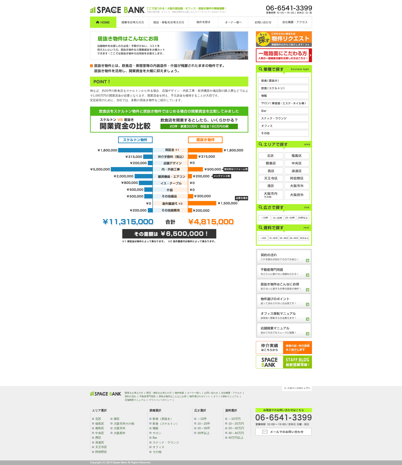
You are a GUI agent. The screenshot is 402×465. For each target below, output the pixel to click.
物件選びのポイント (199, 396)
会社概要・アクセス (231, 393)
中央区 (99, 433)
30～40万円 (236, 433)
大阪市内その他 (124, 423)
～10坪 (202, 418)
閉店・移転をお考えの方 (159, 393)
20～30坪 (203, 428)
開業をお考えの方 (134, 393)
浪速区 (99, 442)
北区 (98, 418)
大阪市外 (119, 428)
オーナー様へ (194, 393)
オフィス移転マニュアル (226, 396)
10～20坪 (203, 423)
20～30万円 (236, 428)
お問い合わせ (211, 393)
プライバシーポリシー (160, 400)
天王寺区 (101, 447)
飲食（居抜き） (163, 418)
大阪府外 (119, 433)
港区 (117, 418)
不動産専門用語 (147, 396)
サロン (157, 433)
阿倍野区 (101, 451)
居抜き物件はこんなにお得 (172, 396)
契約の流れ (130, 396)
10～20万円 (236, 423)
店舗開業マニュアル (135, 400)
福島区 (99, 423)
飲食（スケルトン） (166, 423)
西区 (98, 437)
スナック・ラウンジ (166, 442)
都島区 (99, 428)
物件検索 (179, 393)
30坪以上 (203, 433)
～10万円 (234, 418)
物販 (155, 428)
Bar (155, 437)
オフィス (158, 447)
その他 (157, 451)
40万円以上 (236, 437)
